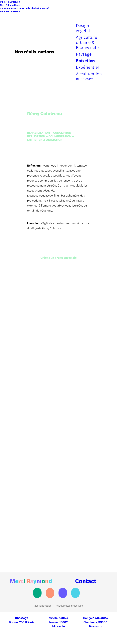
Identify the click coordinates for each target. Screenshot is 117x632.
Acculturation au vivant (89, 76)
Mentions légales (42, 605)
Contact (85, 581)
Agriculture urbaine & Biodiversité (87, 42)
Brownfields (24, 361)
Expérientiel (87, 67)
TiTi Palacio (23, 314)
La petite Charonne (28, 551)
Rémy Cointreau (73, 361)
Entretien (85, 60)
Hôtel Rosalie (72, 409)
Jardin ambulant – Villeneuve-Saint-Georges (80, 501)
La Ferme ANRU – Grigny (32, 504)
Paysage (84, 54)
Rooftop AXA (71, 314)
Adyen (20, 456)
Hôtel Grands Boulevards (79, 551)
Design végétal (83, 27)
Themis (20, 409)
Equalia (68, 456)
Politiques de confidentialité (69, 605)
